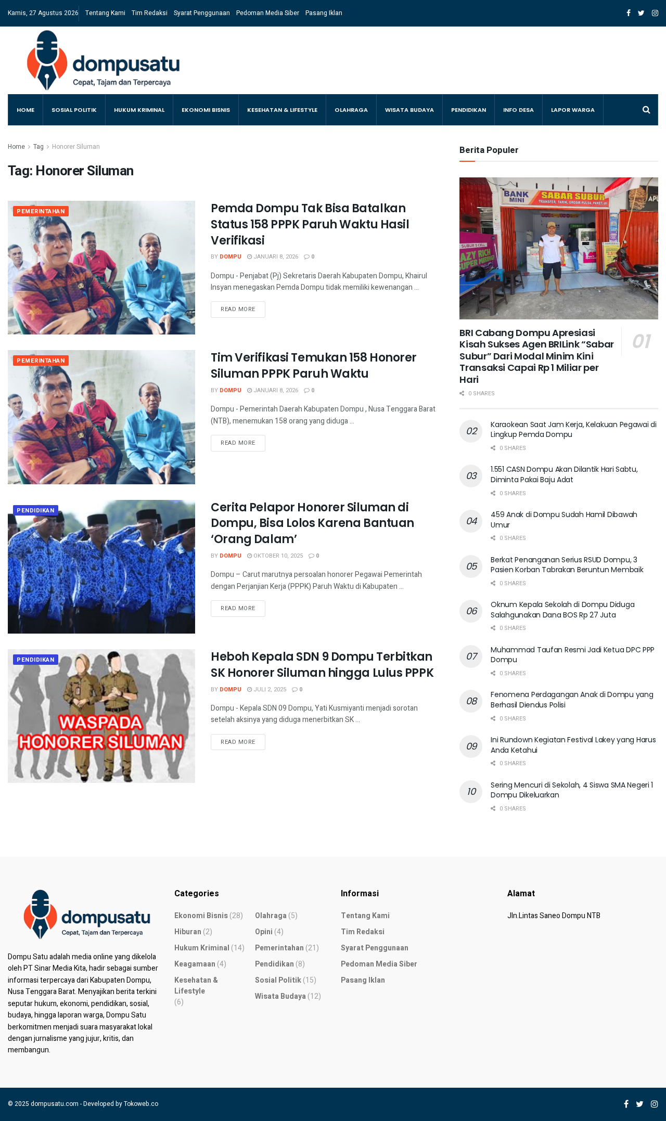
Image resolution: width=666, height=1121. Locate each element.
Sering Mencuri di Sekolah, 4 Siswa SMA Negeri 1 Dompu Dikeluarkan (572, 790)
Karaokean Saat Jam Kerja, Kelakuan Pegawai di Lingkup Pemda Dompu (573, 429)
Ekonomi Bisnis (206, 110)
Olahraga (351, 110)
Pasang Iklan (323, 13)
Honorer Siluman (76, 146)
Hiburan (187, 931)
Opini (264, 931)
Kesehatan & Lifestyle (282, 110)
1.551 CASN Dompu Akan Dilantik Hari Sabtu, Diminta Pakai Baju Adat (564, 474)
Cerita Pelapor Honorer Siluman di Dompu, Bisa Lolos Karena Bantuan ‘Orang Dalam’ (312, 523)
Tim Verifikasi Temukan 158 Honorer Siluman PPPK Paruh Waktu (314, 366)
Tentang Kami (105, 13)
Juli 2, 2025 (269, 689)
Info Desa (518, 110)
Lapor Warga (573, 110)
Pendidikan (468, 110)
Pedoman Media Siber (267, 13)
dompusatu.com (55, 1104)
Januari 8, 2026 (275, 256)
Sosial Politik (74, 110)
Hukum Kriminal (139, 110)
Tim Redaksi (150, 13)
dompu (230, 256)
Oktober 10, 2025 (277, 555)
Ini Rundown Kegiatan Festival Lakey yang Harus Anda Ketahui (573, 745)
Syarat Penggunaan (202, 13)
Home (25, 110)
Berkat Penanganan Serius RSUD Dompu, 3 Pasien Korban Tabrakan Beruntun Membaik (567, 565)
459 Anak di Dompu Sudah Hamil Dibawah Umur (564, 519)
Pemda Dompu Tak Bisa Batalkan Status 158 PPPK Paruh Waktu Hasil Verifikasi (310, 224)
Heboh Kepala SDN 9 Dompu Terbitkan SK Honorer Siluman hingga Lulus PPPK (322, 665)
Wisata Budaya (409, 110)
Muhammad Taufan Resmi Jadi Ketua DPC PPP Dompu (573, 655)
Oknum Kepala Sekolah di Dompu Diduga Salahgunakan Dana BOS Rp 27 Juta (562, 609)
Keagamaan (194, 964)
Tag (38, 146)
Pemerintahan (41, 211)
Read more (238, 309)
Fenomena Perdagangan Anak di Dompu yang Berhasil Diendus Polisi (572, 699)
